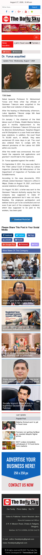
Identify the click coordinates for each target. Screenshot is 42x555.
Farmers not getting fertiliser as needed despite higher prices (28, 434)
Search (34, 7)
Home (7, 52)
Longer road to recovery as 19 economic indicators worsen (18, 328)
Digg (32, 235)
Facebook (8, 235)
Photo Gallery (22, 509)
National (18, 52)
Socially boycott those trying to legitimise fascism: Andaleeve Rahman (18, 405)
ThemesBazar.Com (29, 553)
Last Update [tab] (21, 415)
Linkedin (7, 240)
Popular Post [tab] (21, 419)
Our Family (11, 509)
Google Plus (10, 244)
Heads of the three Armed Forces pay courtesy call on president (20, 354)
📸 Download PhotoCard (21, 219)
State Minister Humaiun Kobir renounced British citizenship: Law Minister (19, 274)
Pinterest (24, 244)
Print (36, 244)
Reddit (19, 240)
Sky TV (31, 509)
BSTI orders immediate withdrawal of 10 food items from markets (27, 444)
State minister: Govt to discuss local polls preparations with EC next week (21, 380)
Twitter (21, 235)
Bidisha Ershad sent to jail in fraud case (27, 423)
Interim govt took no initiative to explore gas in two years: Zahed (18, 301)
